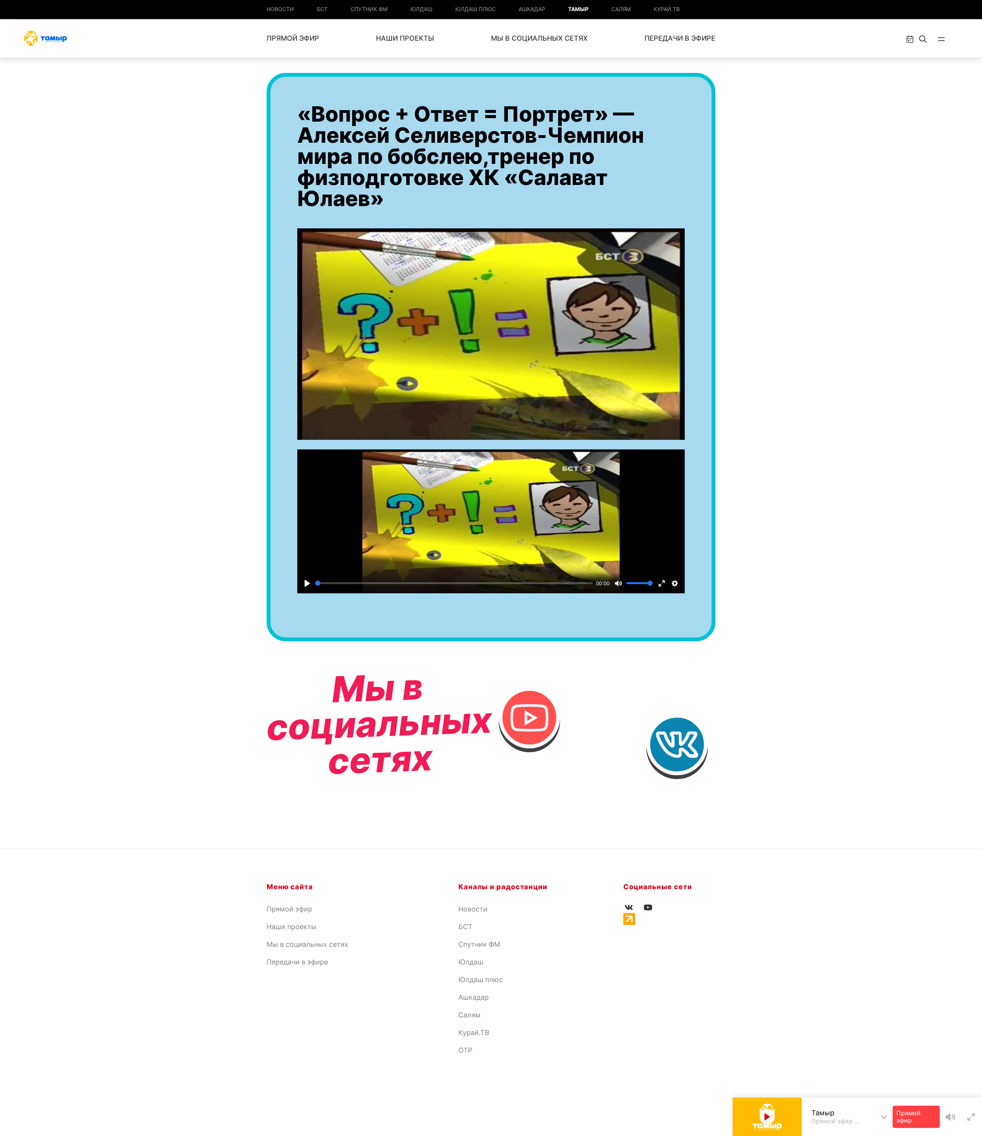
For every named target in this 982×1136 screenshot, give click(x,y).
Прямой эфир (293, 38)
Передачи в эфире (679, 38)
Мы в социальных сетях (539, 38)
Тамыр (578, 9)
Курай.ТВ (667, 9)
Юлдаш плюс (475, 9)
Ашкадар (532, 9)
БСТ (322, 9)
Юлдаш (421, 9)
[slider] (454, 583)
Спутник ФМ (369, 9)
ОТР (465, 1050)
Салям (621, 9)
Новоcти (280, 9)
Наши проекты (405, 38)
